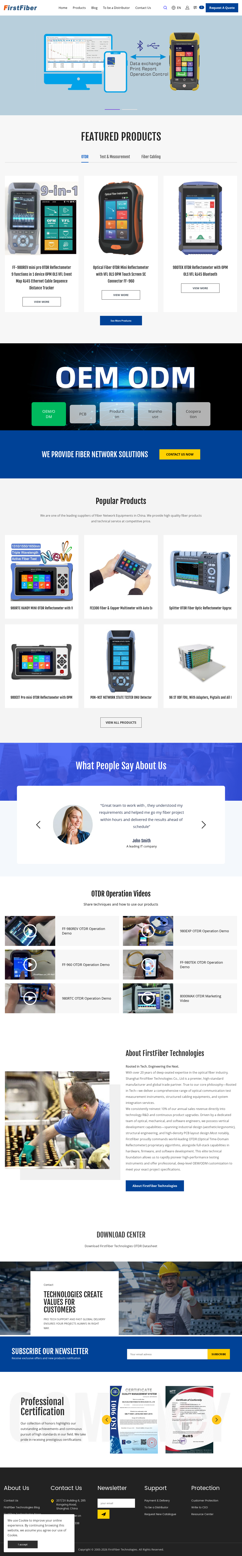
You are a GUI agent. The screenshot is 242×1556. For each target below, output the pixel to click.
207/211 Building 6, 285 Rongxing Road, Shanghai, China (71, 1505)
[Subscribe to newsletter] (103, 1514)
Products (79, 8)
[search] (165, 8)
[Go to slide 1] (112, 109)
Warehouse (155, 414)
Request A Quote (222, 8)
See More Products (121, 320)
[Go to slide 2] (129, 109)
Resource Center (202, 1514)
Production (116, 414)
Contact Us (143, 8)
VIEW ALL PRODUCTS (121, 722)
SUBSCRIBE (219, 1354)
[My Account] (187, 8)
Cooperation (193, 414)
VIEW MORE (41, 302)
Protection (205, 1488)
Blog (94, 8)
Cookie (23, 1520)
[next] (203, 825)
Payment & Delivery (157, 1500)
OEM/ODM (48, 414)
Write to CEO (199, 1507)
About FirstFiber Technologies (155, 1186)
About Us (16, 1488)
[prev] (38, 825)
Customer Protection (204, 1500)
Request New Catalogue (160, 1514)
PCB (82, 414)
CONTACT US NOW (179, 454)
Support (155, 1488)
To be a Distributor (116, 8)
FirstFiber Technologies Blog (22, 1507)
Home (63, 8)
